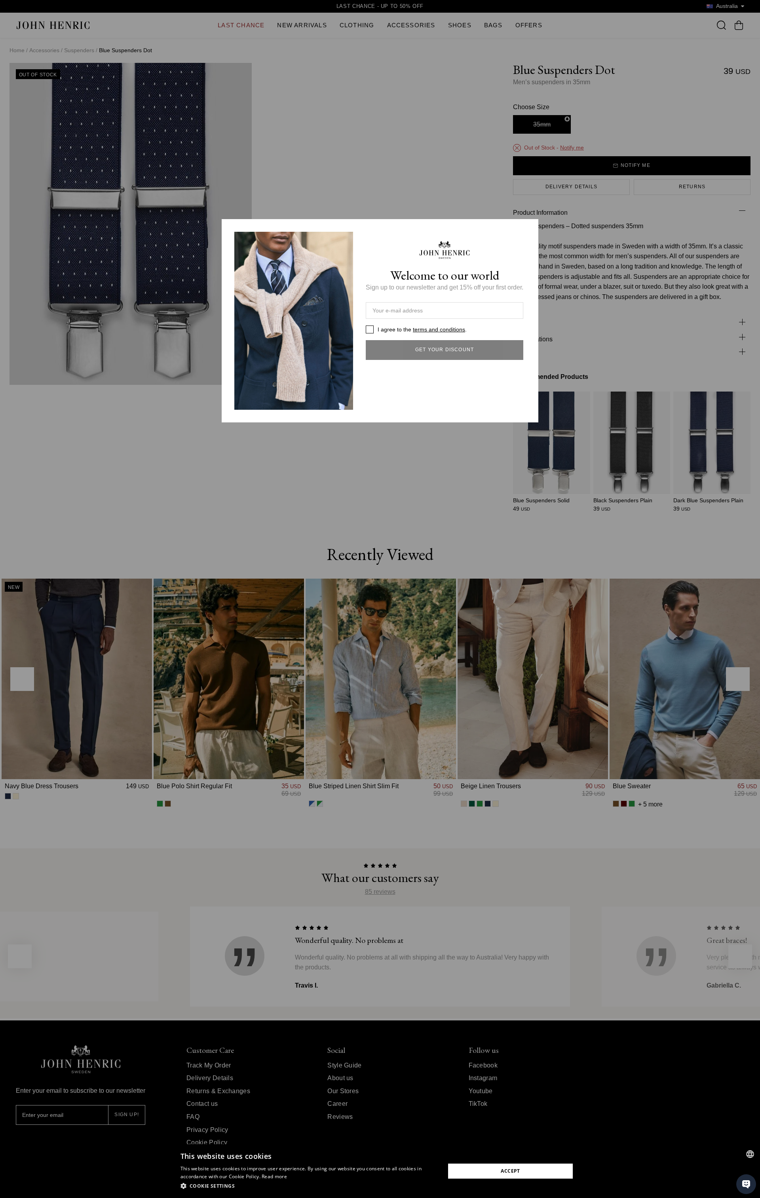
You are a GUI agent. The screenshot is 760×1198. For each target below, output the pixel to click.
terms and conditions (439, 329)
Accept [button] (510, 1171)
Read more (274, 1176)
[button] (308, 1186)
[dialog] (380, 1171)
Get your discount (444, 349)
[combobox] (750, 1154)
